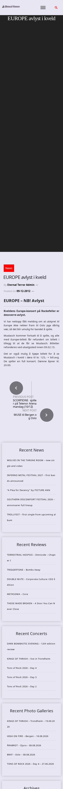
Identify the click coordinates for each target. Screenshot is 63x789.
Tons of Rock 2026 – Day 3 (22, 677)
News (8, 268)
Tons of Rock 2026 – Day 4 (22, 667)
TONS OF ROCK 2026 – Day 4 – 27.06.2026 (30, 763)
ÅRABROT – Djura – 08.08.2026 (24, 745)
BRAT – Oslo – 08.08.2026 (21, 754)
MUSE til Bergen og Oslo (25, 416)
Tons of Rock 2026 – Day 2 (22, 686)
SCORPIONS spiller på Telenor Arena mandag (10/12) (24, 404)
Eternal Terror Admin (20, 284)
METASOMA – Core (17, 594)
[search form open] (56, 7)
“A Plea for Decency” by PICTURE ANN (28, 490)
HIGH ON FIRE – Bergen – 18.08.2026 (27, 736)
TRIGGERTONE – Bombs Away (23, 569)
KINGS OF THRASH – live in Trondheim (28, 658)
